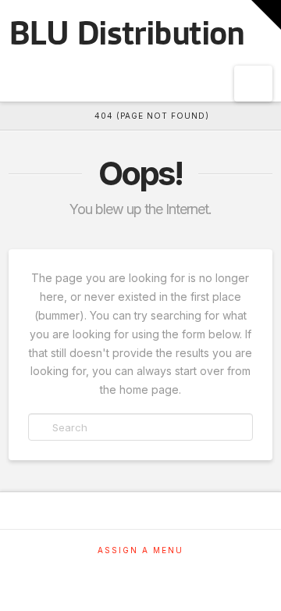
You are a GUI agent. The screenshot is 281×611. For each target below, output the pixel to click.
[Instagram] (140, 571)
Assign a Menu (140, 550)
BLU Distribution (126, 33)
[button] (253, 84)
